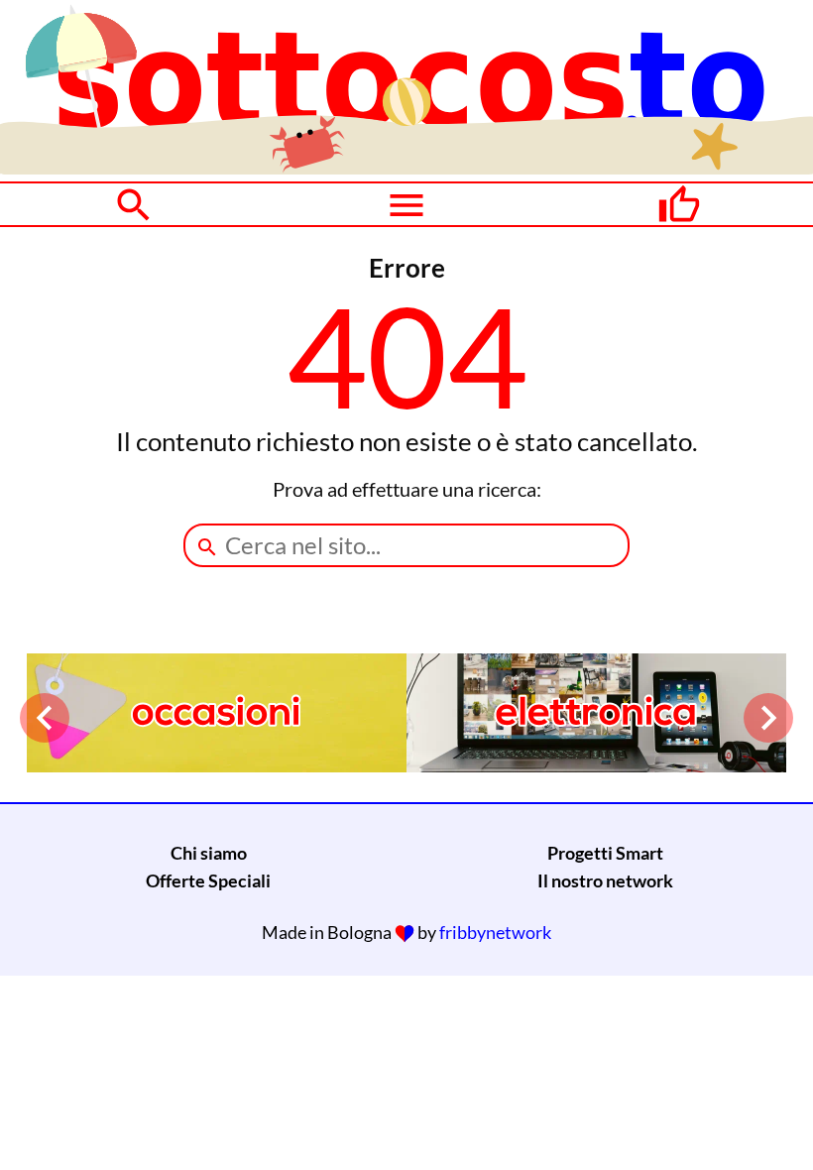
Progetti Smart (605, 853)
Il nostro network (605, 880)
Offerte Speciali (208, 880)
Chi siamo (209, 853)
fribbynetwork (495, 932)
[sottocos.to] (406, 167)
